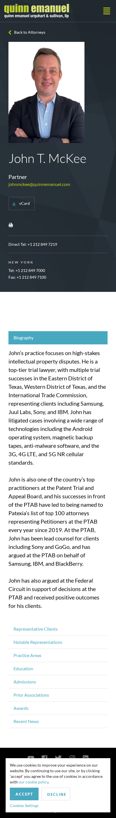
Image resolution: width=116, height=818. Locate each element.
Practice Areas (27, 655)
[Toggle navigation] (107, 11)
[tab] (58, 337)
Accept (24, 794)
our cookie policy (33, 782)
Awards (21, 708)
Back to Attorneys (29, 32)
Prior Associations (31, 694)
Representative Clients (36, 628)
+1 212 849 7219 (42, 244)
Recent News (26, 721)
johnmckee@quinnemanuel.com (39, 184)
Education (23, 668)
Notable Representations (38, 642)
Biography (24, 337)
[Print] (10, 224)
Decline (56, 794)
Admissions (25, 681)
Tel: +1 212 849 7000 (26, 270)
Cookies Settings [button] (24, 805)
